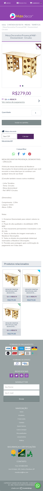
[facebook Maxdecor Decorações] (11, 375)
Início (4, 25)
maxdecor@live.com (21, 472)
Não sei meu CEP (7, 141)
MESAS (27, 25)
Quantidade (6, 112)
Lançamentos (21, 437)
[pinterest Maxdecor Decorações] (21, 375)
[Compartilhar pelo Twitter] (23, 154)
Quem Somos (21, 426)
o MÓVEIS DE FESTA (15, 25)
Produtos (21, 415)
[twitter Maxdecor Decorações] (16, 375)
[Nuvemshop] (21, 489)
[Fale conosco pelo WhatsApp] (38, 486)
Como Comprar (22, 430)
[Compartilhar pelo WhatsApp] (13, 154)
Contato (21, 422)
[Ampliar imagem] (38, 46)
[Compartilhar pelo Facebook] (19, 154)
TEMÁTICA (36, 25)
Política (21, 440)
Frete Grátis (21, 419)
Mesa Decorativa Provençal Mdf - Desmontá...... (11, 291)
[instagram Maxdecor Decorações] (26, 375)
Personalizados (22, 433)
